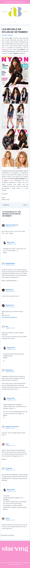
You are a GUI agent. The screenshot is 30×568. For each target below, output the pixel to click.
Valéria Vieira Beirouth (12, 225)
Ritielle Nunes (9, 289)
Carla (7, 444)
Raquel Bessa (9, 370)
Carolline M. (9, 468)
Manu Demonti (10, 305)
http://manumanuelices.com (9, 317)
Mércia (7, 518)
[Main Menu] (15, 22)
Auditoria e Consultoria (12, 426)
